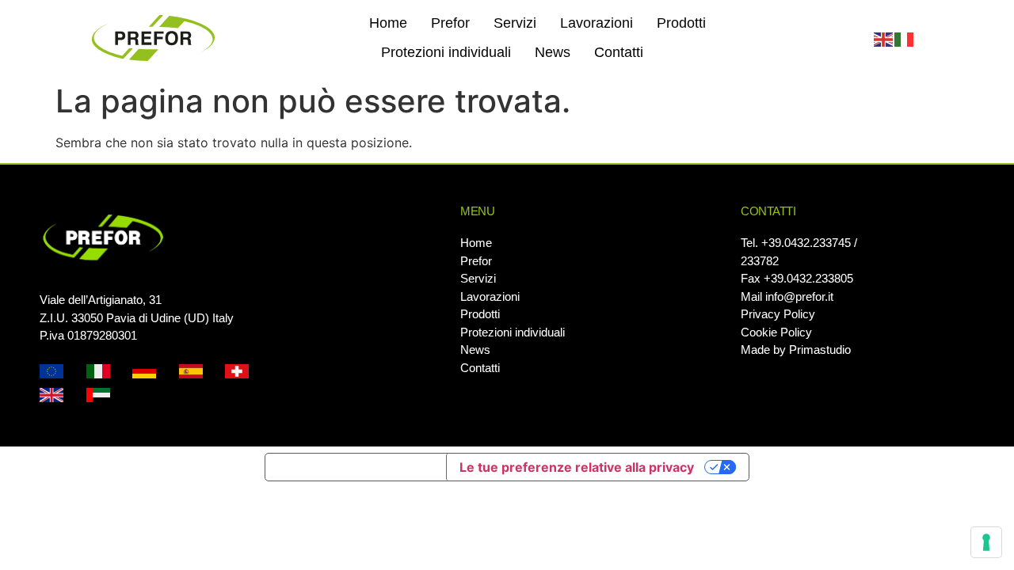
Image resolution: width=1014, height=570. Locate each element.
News (552, 52)
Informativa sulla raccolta (355, 467)
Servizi (515, 23)
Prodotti (681, 23)
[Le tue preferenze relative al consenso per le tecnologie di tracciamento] (986, 542)
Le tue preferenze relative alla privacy (576, 467)
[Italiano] (904, 38)
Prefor (450, 23)
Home (388, 23)
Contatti (618, 52)
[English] (884, 38)
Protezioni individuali (446, 52)
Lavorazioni (596, 23)
